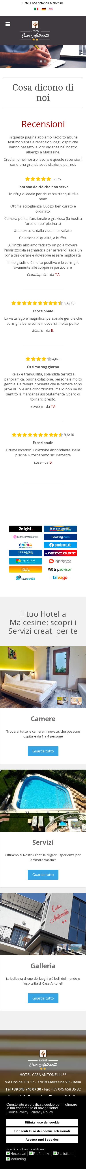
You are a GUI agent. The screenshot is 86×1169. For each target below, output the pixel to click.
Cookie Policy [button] (17, 1112)
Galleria (43, 965)
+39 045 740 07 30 (26, 1089)
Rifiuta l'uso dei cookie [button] (42, 1122)
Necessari (18, 1154)
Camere (43, 718)
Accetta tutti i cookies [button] (42, 1139)
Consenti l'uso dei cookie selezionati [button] (42, 1131)
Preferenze (41, 1154)
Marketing (18, 1159)
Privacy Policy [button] (42, 1112)
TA (57, 274)
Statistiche (65, 1154)
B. (52, 330)
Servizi (43, 842)
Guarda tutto (43, 751)
